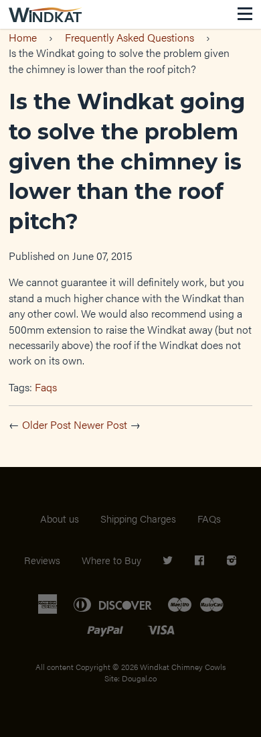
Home (23, 37)
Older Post (46, 424)
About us (59, 518)
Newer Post (100, 424)
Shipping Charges (138, 518)
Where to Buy (111, 560)
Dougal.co (139, 678)
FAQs (209, 518)
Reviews (42, 560)
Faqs (46, 387)
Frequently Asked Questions (129, 37)
